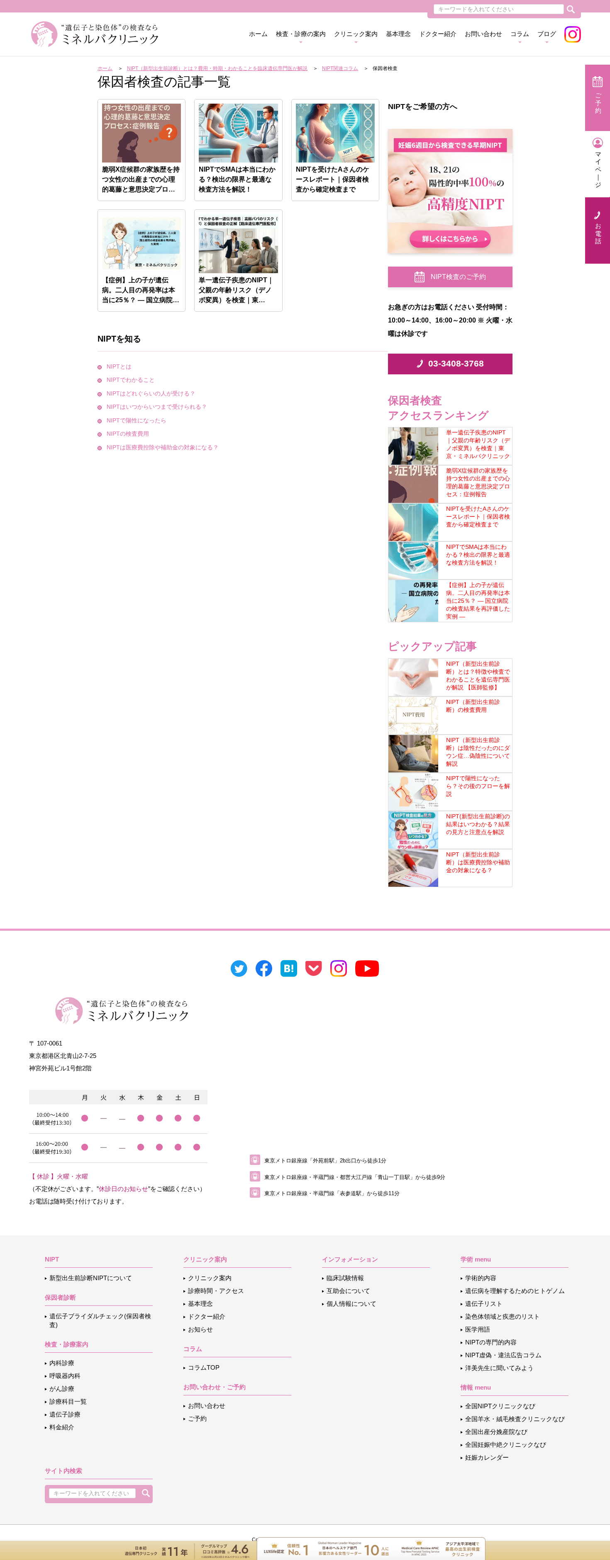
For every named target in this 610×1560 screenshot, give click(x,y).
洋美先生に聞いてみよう (499, 1367)
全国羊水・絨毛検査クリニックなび (515, 1418)
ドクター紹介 (437, 33)
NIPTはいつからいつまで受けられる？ (157, 406)
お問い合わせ (483, 33)
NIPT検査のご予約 (458, 276)
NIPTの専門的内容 (491, 1342)
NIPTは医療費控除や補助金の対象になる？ (163, 447)
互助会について (348, 1290)
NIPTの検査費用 (128, 433)
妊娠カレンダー (487, 1457)
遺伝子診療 (65, 1414)
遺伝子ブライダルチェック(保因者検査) (100, 1320)
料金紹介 (61, 1427)
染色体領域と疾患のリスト (502, 1316)
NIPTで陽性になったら (136, 420)
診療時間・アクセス (216, 1290)
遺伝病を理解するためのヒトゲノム (515, 1290)
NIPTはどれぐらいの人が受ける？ (151, 393)
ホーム (258, 33)
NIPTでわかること (131, 379)
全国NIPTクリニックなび (500, 1406)
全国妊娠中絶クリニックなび (505, 1444)
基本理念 (398, 33)
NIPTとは (119, 366)
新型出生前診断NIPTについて (90, 1277)
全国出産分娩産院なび (496, 1431)
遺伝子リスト (484, 1303)
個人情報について (351, 1303)
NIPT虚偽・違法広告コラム (503, 1355)
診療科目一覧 (68, 1401)
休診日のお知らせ (123, 1188)
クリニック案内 (210, 1277)
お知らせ (200, 1329)
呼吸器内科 (65, 1375)
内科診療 (61, 1362)
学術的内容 (480, 1277)
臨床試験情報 (345, 1277)
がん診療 (61, 1388)
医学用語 (477, 1329)
